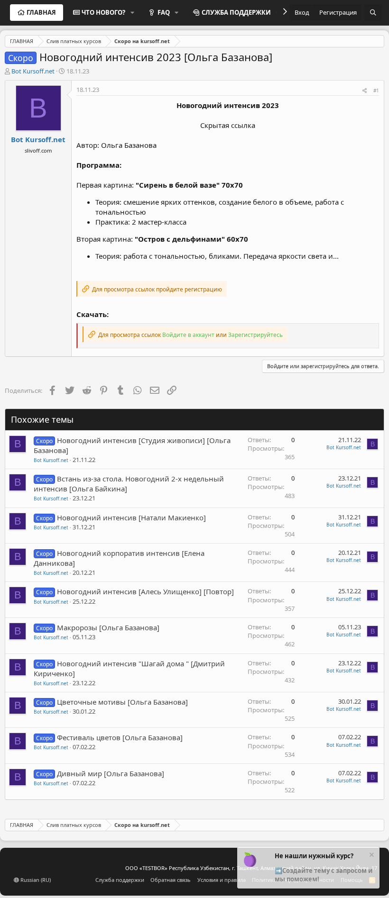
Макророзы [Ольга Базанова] (108, 627)
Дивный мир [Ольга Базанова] (110, 773)
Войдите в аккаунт (188, 335)
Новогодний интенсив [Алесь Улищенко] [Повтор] (145, 591)
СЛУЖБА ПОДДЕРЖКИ (236, 12)
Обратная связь (170, 879)
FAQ (163, 12)
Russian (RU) (35, 879)
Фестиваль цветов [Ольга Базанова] (120, 737)
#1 (376, 90)
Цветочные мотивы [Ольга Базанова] (122, 702)
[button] (132, 12)
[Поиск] (373, 12)
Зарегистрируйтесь (255, 335)
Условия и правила (221, 879)
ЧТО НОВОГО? (103, 12)
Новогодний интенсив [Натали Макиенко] (131, 517)
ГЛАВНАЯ (41, 12)
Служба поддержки (119, 879)
